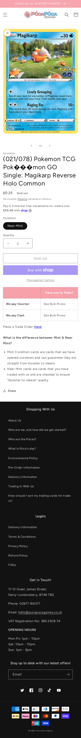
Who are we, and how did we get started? (37, 430)
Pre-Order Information (24, 467)
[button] (5, 14)
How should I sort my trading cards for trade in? (39, 498)
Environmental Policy (23, 458)
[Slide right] (49, 145)
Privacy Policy (18, 546)
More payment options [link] (40, 280)
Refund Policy (18, 555)
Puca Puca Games (44, 731)
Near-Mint (15, 226)
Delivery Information (22, 477)
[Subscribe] (67, 674)
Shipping (22, 199)
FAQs (12, 565)
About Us (14, 420)
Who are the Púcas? (22, 439)
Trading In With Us (21, 486)
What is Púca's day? (22, 448)
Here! (38, 327)
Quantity (8, 235)
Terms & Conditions (22, 537)
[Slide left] (31, 145)
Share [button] (12, 391)
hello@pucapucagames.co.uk (40, 612)
